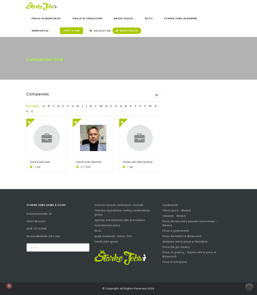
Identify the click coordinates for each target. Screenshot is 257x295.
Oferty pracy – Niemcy (176, 210)
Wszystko (32, 106)
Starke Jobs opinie (106, 241)
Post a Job (71, 30)
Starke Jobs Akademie (180, 18)
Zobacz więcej (47, 127)
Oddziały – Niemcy (174, 215)
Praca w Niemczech (45, 18)
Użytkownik (170, 205)
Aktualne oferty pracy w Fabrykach (185, 241)
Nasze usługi (123, 18)
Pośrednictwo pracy (107, 225)
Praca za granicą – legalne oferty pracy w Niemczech (189, 254)
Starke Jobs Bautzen (89, 162)
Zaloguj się (102, 30)
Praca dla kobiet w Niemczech (181, 236)
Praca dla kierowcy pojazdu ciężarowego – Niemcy (189, 223)
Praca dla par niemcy (176, 247)
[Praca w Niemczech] (41, 6)
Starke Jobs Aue (40, 162)
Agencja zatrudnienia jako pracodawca (120, 220)
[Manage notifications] (9, 286)
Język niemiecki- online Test (113, 236)
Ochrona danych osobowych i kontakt (119, 205)
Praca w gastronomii (175, 230)
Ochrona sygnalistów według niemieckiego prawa (122, 212)
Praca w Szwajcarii (87, 18)
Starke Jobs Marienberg (138, 162)
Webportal (40, 30)
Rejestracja (128, 30)
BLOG (98, 230)
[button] (249, 287)
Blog (149, 18)
